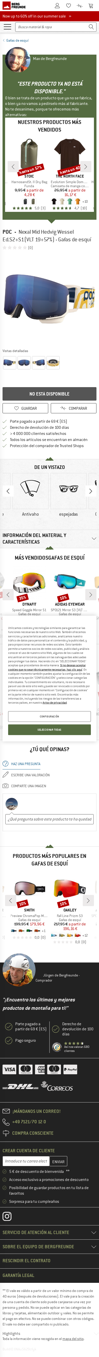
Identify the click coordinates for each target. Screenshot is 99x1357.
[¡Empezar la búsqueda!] (91, 27)
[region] (50, 678)
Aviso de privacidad (55, 702)
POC (7, 231)
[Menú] (7, 26)
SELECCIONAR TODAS (49, 729)
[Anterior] (13, 166)
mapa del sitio (73, 1338)
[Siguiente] (85, 166)
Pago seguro (25, 1040)
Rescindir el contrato (27, 1261)
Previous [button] (8, 491)
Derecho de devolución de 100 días (39, 427)
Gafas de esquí (17, 40)
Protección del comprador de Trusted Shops (47, 445)
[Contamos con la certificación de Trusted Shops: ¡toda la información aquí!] (57, 1047)
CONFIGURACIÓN (49, 716)
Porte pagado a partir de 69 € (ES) (38, 421)
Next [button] (90, 491)
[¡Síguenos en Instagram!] (11, 1217)
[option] (49, 299)
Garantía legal (18, 1275)
